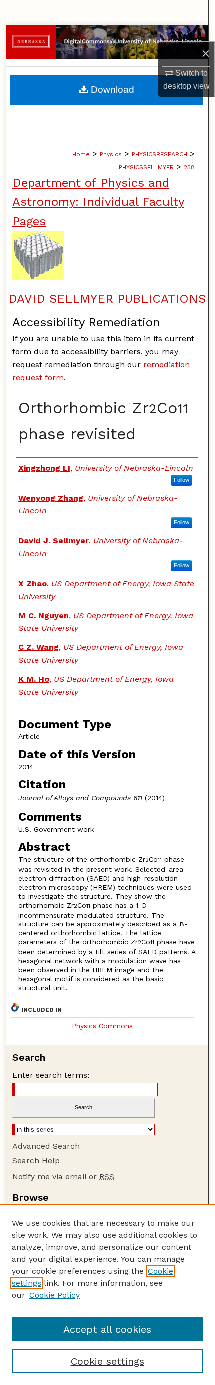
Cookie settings (107, 1361)
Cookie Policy (55, 1295)
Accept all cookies (108, 1329)
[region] (107, 1294)
